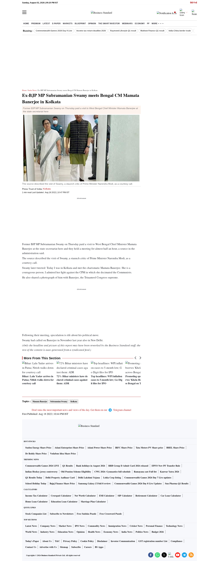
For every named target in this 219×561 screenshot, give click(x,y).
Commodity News (96, 526)
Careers (88, 547)
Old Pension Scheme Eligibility (76, 471)
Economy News (111, 531)
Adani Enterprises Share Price (69, 447)
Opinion (92, 23)
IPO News (79, 526)
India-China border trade (180, 31)
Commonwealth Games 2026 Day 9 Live (54, 31)
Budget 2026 (158, 531)
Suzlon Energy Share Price (38, 447)
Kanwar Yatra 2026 (169, 471)
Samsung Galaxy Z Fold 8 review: (94, 483)
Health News (94, 531)
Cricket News (136, 526)
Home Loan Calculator (36, 501)
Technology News (174, 526)
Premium (35, 23)
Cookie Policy (87, 541)
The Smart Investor (109, 23)
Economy (140, 23)
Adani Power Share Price (99, 447)
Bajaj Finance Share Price (62, 483)
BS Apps (99, 547)
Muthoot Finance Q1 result (152, 31)
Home (26, 23)
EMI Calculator (106, 495)
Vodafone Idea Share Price (63, 453)
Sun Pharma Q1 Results (176, 483)
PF (148, 23)
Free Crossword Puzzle (111, 513)
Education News (65, 531)
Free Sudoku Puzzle (86, 513)
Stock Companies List (35, 513)
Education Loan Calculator (64, 501)
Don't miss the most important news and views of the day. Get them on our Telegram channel (81, 409)
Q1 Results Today (33, 477)
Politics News (142, 531)
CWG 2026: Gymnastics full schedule (112, 471)
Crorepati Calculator (61, 495)
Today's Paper (32, 541)
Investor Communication (123, 541)
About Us (46, 541)
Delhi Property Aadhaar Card (60, 477)
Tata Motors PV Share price (149, 447)
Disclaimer (102, 541)
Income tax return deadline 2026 (91, 31)
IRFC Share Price (123, 447)
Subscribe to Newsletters (61, 513)
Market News (65, 526)
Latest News (31, 526)
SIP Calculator (125, 495)
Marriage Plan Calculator (93, 501)
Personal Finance (154, 526)
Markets (67, 23)
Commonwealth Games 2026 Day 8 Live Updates (138, 483)
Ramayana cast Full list (145, 471)
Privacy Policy (70, 541)
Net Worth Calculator (85, 495)
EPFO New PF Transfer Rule (166, 465)
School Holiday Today (35, 483)
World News (31, 531)
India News (32, 90)
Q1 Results (67, 465)
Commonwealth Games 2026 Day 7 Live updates (147, 477)
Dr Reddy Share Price (36, 453)
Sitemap (64, 547)
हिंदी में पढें (193, 3)
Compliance (176, 541)
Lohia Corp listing (112, 477)
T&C (57, 541)
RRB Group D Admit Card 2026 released (128, 465)
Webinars (127, 23)
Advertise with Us (48, 547)
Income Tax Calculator (36, 495)
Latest (46, 23)
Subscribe (76, 547)
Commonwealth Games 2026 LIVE (42, 465)
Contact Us (30, 547)
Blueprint (80, 23)
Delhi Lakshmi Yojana (89, 477)
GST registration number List (152, 541)
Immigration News (117, 526)
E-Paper (56, 23)
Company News (47, 526)
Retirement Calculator (146, 495)
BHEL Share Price (175, 447)
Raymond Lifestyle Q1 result (123, 31)
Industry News (47, 531)
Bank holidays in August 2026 (90, 465)
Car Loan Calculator (171, 495)
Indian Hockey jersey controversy (41, 471)
